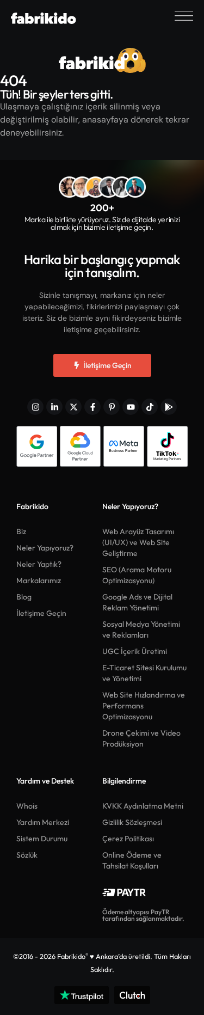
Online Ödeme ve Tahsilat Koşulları (132, 860)
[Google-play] (168, 407)
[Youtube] (130, 407)
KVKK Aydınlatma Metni (142, 806)
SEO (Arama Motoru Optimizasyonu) (136, 575)
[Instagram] (35, 407)
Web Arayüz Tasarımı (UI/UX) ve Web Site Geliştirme (138, 542)
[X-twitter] (73, 407)
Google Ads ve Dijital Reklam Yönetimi (137, 602)
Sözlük (27, 855)
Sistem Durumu (41, 838)
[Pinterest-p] (111, 407)
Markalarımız (38, 580)
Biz (21, 531)
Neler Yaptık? (38, 564)
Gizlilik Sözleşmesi (132, 822)
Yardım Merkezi (42, 822)
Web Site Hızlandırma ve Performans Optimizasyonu (143, 705)
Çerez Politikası (128, 838)
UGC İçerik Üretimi (134, 651)
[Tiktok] (149, 407)
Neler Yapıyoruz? (44, 548)
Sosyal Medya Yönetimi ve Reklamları (141, 629)
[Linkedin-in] (54, 407)
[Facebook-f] (92, 407)
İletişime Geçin (41, 613)
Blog (24, 597)
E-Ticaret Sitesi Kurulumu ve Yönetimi (144, 673)
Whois (27, 806)
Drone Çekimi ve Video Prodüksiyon (141, 738)
